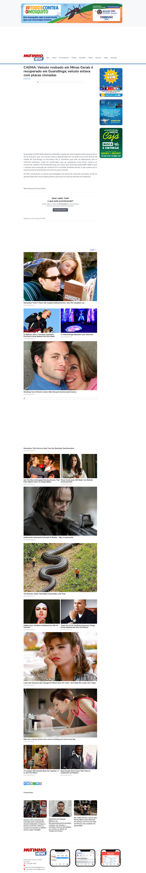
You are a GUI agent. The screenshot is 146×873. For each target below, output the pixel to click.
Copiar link (26, 78)
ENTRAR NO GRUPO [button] (60, 210)
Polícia (54, 58)
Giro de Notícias (64, 58)
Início (47, 58)
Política (74, 58)
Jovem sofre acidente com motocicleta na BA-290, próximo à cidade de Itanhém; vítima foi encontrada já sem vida (85, 819)
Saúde (106, 58)
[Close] (144, 2)
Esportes (98, 58)
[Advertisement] (73, 39)
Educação (114, 58)
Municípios (82, 58)
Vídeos (90, 58)
